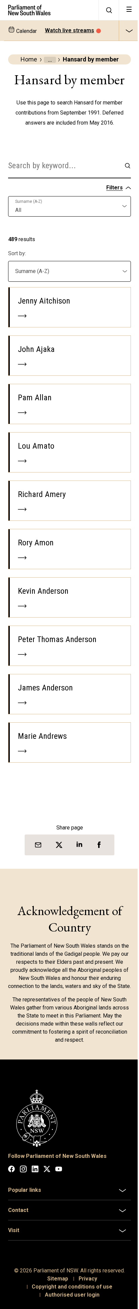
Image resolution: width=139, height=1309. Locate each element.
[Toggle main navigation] (129, 10)
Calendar (26, 31)
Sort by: (17, 253)
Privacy (85, 1294)
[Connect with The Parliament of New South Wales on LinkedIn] (35, 1170)
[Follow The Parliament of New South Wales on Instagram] (23, 1170)
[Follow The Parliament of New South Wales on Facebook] (11, 1170)
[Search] (109, 10)
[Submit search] (127, 165)
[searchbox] (64, 165)
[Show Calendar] (129, 30)
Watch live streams (69, 30)
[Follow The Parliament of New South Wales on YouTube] (58, 1170)
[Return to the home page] (49, 10)
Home (29, 59)
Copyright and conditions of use (69, 1302)
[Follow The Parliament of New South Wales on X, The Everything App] (47, 1170)
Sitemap (55, 1294)
